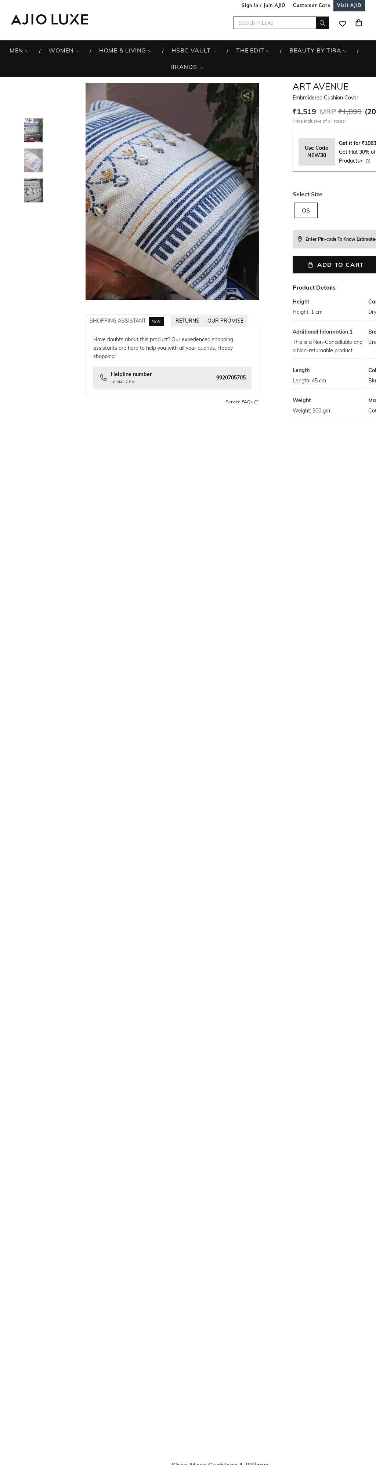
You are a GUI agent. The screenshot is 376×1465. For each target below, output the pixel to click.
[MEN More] (27, 50)
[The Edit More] (268, 50)
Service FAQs (239, 401)
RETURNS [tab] (187, 320)
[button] (247, 95)
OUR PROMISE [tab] (225, 320)
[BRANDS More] (201, 67)
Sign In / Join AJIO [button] (264, 5)
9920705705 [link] (231, 377)
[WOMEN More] (78, 50)
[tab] (128, 321)
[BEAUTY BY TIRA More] (345, 50)
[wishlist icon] (342, 23)
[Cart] (358, 23)
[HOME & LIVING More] (150, 50)
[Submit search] (322, 23)
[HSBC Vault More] (215, 50)
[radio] (306, 214)
